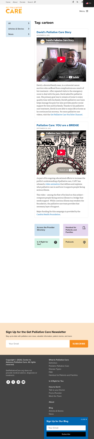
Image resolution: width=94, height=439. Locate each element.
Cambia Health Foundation (48, 214)
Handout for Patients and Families (63, 375)
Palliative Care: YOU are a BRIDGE (58, 125)
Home (8, 2)
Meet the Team (55, 396)
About (15, 2)
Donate (22, 2)
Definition (53, 363)
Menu (82, 11)
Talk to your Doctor (57, 390)
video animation (53, 183)
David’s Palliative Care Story (54, 32)
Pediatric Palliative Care (59, 366)
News (10, 34)
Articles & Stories (16, 29)
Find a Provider (55, 393)
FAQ (51, 372)
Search (31, 2)
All (9, 23)
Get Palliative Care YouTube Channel (66, 114)
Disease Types (55, 369)
